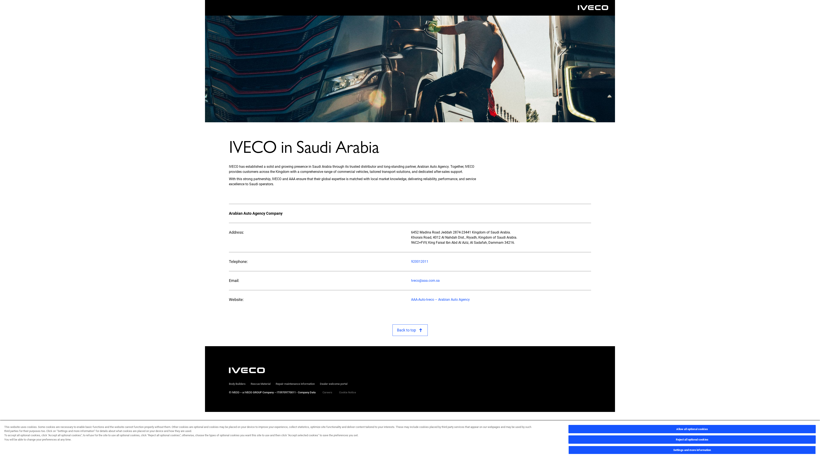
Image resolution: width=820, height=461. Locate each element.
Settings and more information (692, 450)
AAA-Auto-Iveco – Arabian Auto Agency (440, 300)
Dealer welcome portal (333, 383)
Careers (327, 392)
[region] (410, 440)
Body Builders (237, 383)
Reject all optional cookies (692, 439)
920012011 (419, 262)
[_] (593, 7)
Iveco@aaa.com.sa (425, 281)
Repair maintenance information (295, 383)
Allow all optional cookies (692, 429)
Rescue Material (261, 383)
